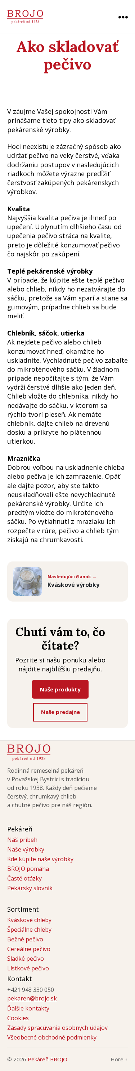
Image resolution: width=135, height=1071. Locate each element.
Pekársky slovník (30, 888)
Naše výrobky (25, 849)
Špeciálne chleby (29, 929)
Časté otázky (24, 878)
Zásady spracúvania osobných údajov (57, 1027)
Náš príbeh (22, 839)
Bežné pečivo (25, 939)
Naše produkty (60, 689)
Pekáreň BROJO (47, 1059)
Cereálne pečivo (28, 948)
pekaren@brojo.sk (32, 998)
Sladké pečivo (25, 958)
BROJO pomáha (28, 868)
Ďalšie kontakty (28, 1008)
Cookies (18, 1018)
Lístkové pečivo (28, 968)
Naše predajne (60, 711)
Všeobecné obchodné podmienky (51, 1037)
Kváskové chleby (29, 919)
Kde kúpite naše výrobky (40, 859)
